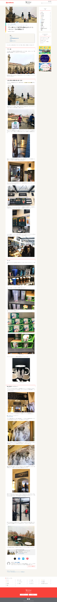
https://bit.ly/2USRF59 (10, 416)
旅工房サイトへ (24, 594)
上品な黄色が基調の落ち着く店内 (14, 38)
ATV (45, 40)
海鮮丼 (47, 41)
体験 (48, 37)
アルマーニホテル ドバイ (43, 37)
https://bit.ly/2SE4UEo (21, 553)
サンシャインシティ (42, 41)
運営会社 (33, 594)
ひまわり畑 (41, 40)
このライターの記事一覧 (31, 566)
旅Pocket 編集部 (17, 562)
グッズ (11, 39)
